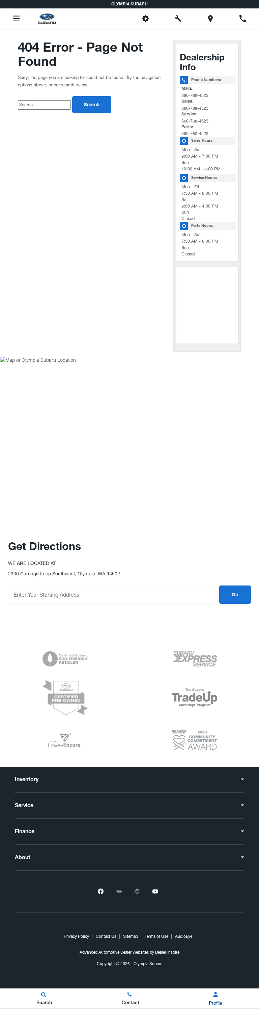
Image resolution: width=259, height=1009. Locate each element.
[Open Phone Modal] (243, 18)
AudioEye (183, 936)
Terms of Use (156, 936)
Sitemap (130, 936)
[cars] (118, 891)
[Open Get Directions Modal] (210, 18)
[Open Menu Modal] (16, 18)
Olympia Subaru (148, 963)
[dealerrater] (137, 891)
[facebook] (100, 891)
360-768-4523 (194, 95)
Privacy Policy (76, 936)
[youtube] (155, 891)
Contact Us (106, 936)
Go (235, 595)
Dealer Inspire (167, 952)
